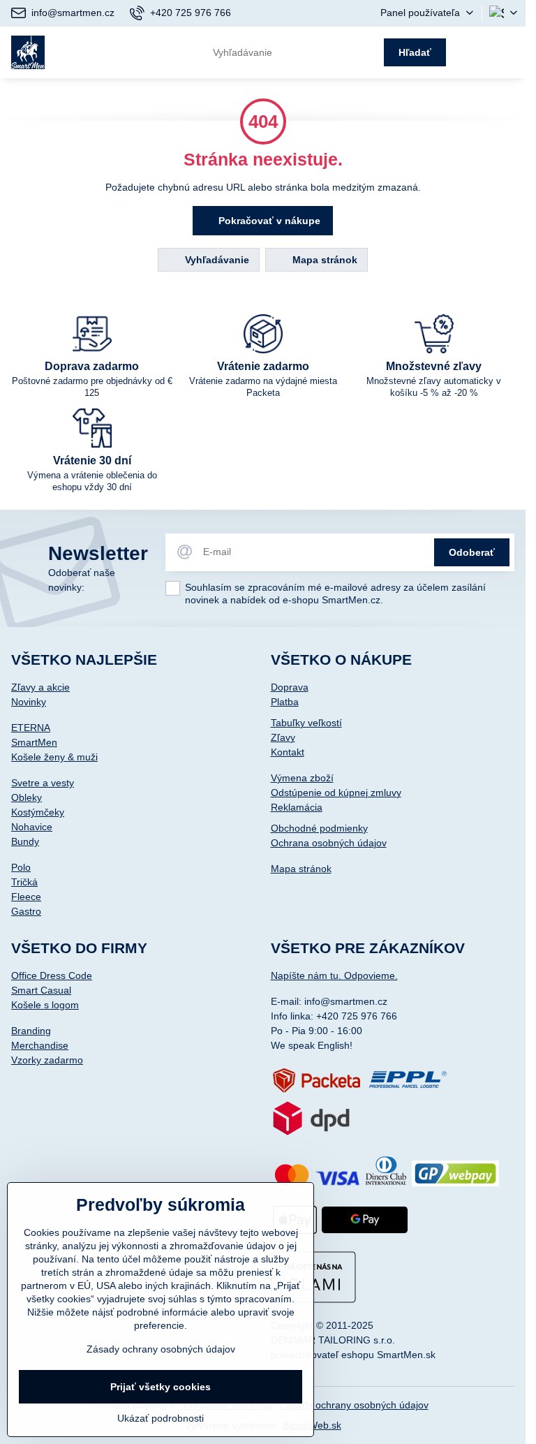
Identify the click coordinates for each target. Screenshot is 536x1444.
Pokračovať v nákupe (268, 220)
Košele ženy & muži (54, 756)
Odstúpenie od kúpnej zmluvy (336, 792)
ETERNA (30, 727)
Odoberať (472, 552)
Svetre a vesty (42, 782)
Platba (285, 701)
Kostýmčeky (37, 812)
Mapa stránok (323, 259)
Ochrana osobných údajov (329, 842)
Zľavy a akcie (40, 687)
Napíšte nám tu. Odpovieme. (334, 975)
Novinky (28, 701)
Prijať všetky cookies (160, 1386)
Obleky (26, 797)
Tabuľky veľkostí (306, 722)
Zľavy (283, 737)
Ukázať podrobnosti (160, 1418)
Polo (21, 867)
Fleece (26, 896)
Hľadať (415, 52)
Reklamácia (296, 807)
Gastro (26, 911)
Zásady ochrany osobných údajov (354, 1404)
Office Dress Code (51, 975)
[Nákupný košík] (474, 52)
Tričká (24, 881)
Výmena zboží (302, 777)
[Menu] (509, 52)
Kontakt (287, 752)
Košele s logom (45, 1004)
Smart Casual (41, 990)
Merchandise (39, 1045)
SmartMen (34, 742)
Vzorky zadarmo (47, 1060)
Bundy (25, 841)
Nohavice (31, 826)
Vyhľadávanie (215, 259)
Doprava (289, 687)
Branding (31, 1030)
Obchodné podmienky (319, 828)
